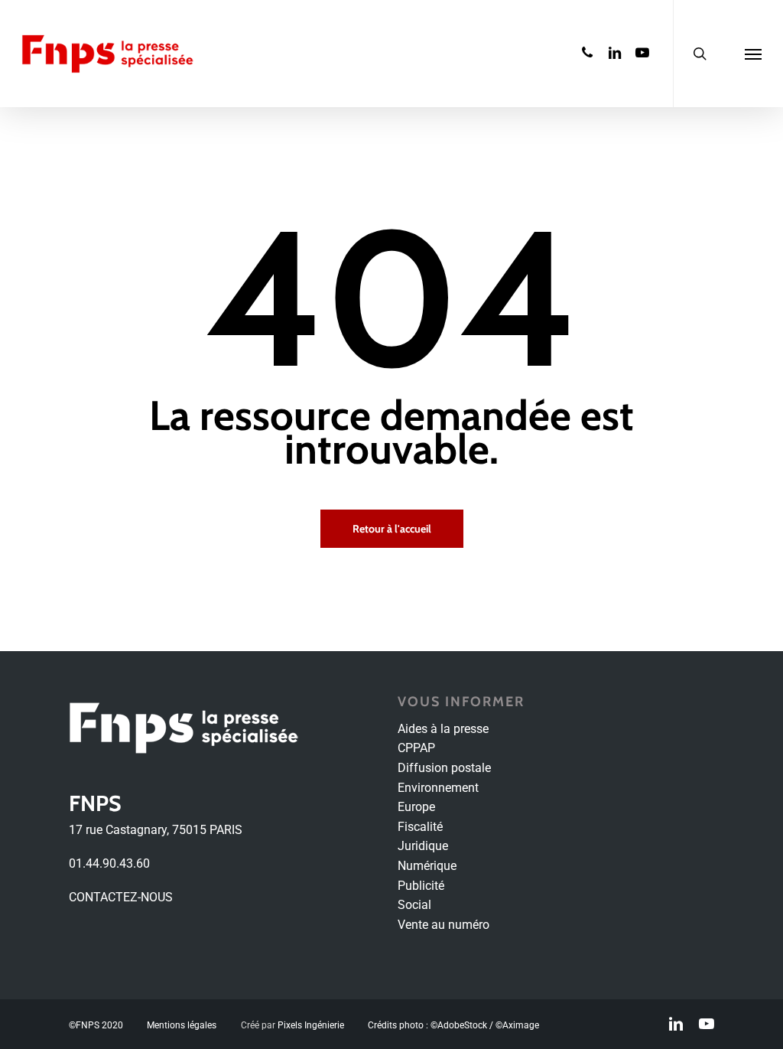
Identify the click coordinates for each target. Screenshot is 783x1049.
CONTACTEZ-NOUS (121, 897)
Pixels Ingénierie (311, 1025)
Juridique (423, 846)
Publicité (421, 885)
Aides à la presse (443, 729)
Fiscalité (420, 826)
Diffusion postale (444, 768)
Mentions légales (181, 1025)
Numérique (427, 865)
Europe (416, 807)
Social (414, 905)
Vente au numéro (443, 924)
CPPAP (416, 748)
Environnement (438, 787)
